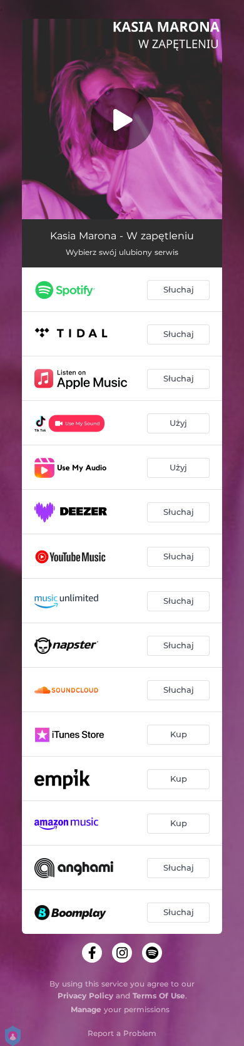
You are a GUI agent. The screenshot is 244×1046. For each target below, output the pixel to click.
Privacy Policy (85, 995)
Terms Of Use (159, 995)
